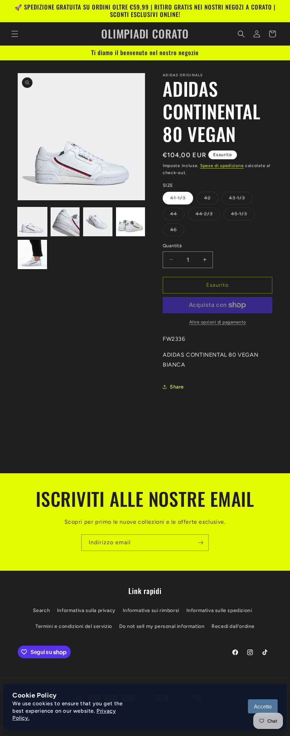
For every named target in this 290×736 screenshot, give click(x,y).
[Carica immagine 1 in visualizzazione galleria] (32, 222)
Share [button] (177, 387)
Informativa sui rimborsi (151, 610)
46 (177, 231)
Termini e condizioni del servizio (73, 626)
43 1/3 (241, 199)
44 (177, 215)
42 (211, 199)
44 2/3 (208, 215)
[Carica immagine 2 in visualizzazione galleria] (65, 222)
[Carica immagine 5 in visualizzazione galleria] (32, 254)
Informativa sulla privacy (86, 610)
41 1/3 (181, 199)
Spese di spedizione (222, 165)
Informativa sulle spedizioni (219, 610)
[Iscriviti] (200, 542)
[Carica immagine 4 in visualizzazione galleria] (130, 222)
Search (41, 610)
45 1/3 (243, 215)
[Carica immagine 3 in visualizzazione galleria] (97, 222)
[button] (15, 34)
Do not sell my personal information (162, 626)
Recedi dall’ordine (233, 626)
